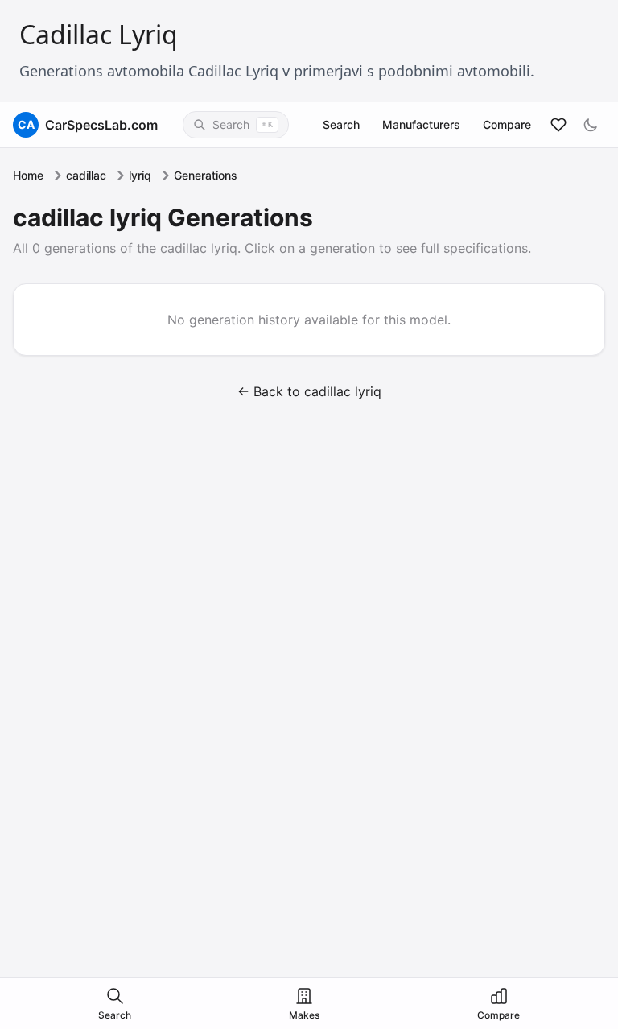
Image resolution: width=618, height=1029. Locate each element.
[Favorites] (558, 124)
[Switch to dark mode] (590, 124)
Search (341, 124)
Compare (507, 124)
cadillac (86, 175)
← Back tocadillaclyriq (309, 391)
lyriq (140, 175)
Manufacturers (421, 124)
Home (28, 175)
